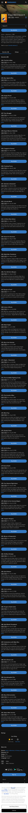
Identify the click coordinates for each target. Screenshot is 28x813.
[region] (14, 798)
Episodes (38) (5, 52)
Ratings (17, 52)
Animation (23, 750)
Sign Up (14, 774)
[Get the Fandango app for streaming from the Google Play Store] (18, 770)
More (2, 69)
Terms (5, 789)
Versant (13, 787)
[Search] (26, 2)
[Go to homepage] (10, 2)
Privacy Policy (5, 790)
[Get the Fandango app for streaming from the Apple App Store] (9, 770)
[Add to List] (26, 17)
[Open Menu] (2, 2)
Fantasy (18, 750)
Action (6, 750)
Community (10, 741)
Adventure (12, 750)
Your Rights (6, 793)
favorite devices (12, 45)
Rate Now (17, 741)
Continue (14, 810)
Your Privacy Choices (14, 806)
